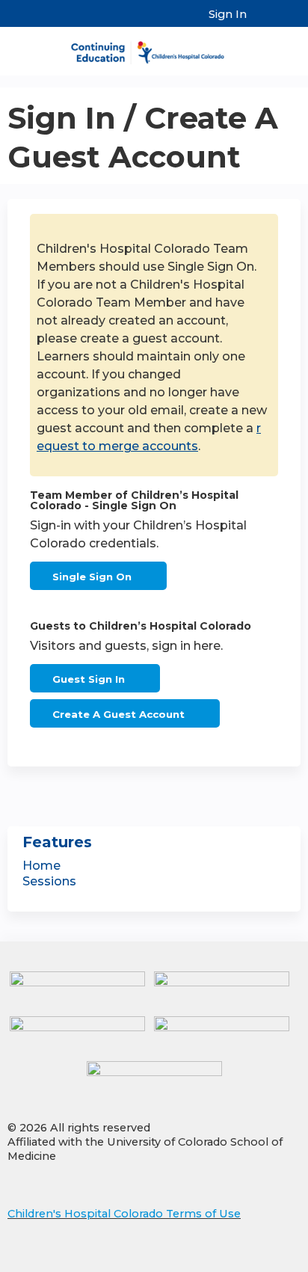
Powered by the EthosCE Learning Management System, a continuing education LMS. (247, 1261)
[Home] (154, 47)
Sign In (228, 14)
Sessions (49, 881)
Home (41, 865)
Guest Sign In (88, 679)
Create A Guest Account (118, 714)
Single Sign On (92, 577)
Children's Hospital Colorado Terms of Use (124, 1213)
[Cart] (264, 21)
